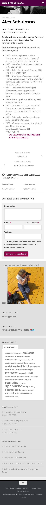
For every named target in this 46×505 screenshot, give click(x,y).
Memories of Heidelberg (15, 412)
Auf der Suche (19, 446)
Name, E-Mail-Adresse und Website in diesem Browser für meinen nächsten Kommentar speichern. (22, 244)
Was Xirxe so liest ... (13, 3)
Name (7, 223)
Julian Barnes (29, 184)
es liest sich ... (10, 347)
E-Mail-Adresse (31, 223)
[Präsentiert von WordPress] (16, 494)
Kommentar (10, 206)
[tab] (10, 347)
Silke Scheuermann (12, 429)
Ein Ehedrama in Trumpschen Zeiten (27, 463)
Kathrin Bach (7, 184)
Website (8, 232)
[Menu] (43, 3)
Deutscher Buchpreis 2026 (16, 420)
